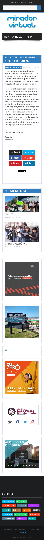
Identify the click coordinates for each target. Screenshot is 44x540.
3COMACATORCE (22, 532)
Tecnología (32, 51)
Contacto (13, 2)
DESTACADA (8, 514)
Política (29, 36)
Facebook (22, 2)
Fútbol (32, 519)
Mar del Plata (17, 36)
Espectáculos (20, 514)
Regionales (8, 44)
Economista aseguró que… (16, 243)
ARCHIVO (8, 67)
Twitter (30, 2)
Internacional (31, 44)
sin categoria (9, 519)
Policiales (22, 519)
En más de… (9, 214)
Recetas (36, 510)
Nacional (19, 44)
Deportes (19, 51)
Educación (8, 51)
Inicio (6, 36)
